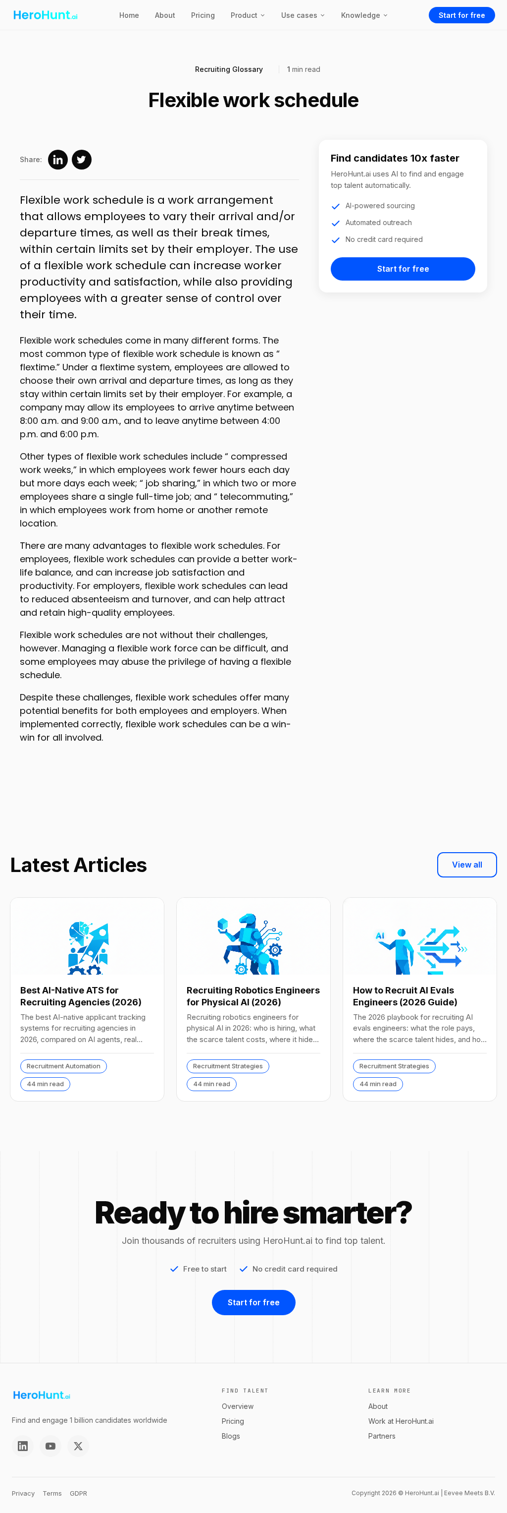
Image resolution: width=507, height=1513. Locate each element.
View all (467, 865)
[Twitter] (78, 1446)
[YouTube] (50, 1446)
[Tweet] (82, 160)
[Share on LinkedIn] (58, 160)
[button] (248, 15)
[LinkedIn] (23, 1446)
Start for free (462, 15)
